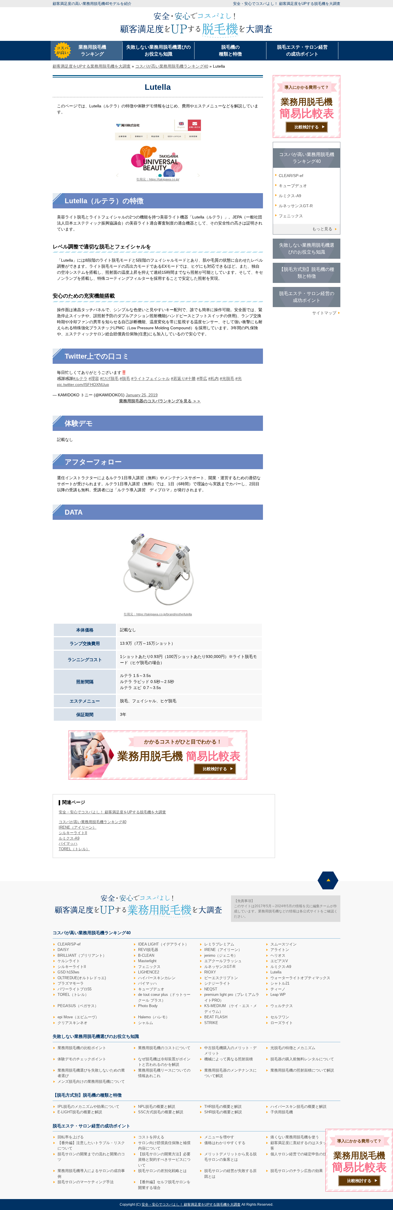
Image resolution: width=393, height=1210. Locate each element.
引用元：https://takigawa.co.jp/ (157, 179)
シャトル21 (279, 983)
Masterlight (147, 961)
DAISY (63, 950)
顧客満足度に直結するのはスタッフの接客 (304, 1146)
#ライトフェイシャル (150, 378)
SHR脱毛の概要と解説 (223, 1112)
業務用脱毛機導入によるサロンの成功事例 (91, 1174)
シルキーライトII (72, 966)
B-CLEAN (146, 955)
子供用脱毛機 (281, 1112)
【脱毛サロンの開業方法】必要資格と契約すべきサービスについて (164, 1159)
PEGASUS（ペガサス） (78, 1006)
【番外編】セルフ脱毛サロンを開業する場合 (164, 1185)
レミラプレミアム (219, 944)
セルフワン (279, 1017)
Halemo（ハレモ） (153, 1017)
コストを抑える (151, 1137)
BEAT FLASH (215, 1017)
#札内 (213, 378)
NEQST (210, 989)
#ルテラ (80, 378)
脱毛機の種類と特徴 (230, 50)
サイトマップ (324, 313)
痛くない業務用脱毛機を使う (294, 1137)
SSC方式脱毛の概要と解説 (160, 1112)
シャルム (145, 1023)
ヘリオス (277, 955)
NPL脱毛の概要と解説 (156, 1106)
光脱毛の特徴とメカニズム (292, 1048)
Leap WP (278, 994)
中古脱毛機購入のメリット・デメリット (230, 1051)
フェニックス (291, 216)
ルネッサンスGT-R (296, 205)
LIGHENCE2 (148, 972)
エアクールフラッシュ (223, 961)
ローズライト (281, 1023)
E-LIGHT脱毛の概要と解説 (80, 1112)
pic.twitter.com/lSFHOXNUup (83, 384)
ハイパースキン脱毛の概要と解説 (298, 1106)
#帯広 (202, 378)
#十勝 (190, 378)
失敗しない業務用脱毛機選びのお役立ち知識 (158, 50)
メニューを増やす (219, 1137)
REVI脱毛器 (148, 950)
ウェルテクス (281, 1006)
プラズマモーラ (71, 983)
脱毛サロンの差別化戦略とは (162, 1171)
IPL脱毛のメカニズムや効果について (88, 1106)
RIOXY (210, 972)
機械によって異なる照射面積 (228, 1059)
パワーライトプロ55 (74, 989)
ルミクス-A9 (290, 195)
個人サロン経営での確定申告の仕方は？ (304, 1154)
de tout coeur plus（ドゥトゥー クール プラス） (164, 997)
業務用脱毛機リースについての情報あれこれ (164, 1073)
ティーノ (277, 989)
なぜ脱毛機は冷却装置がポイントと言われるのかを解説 (164, 1062)
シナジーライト (217, 983)
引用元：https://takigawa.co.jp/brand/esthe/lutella (158, 614)
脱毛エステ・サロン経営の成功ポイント (302, 50)
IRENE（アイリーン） (223, 950)
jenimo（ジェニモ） (221, 955)
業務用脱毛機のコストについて (164, 1048)
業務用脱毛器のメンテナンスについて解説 (230, 1073)
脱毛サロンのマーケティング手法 (86, 1182)
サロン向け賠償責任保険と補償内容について (164, 1146)
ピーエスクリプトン (221, 978)
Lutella (275, 972)
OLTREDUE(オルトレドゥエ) (82, 978)
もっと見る (322, 229)
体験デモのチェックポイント (82, 1059)
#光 (238, 378)
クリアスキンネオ (72, 1023)
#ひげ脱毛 (109, 378)
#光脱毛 (227, 378)
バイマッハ (147, 983)
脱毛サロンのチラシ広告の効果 (296, 1171)
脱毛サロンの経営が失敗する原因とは (230, 1174)
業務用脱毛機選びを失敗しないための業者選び (91, 1073)
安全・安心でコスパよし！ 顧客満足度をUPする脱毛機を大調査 (286, 3)
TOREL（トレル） (73, 994)
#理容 (94, 378)
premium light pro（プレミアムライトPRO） (231, 997)
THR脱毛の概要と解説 (223, 1106)
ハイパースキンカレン (156, 978)
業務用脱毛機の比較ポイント (82, 1048)
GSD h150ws (68, 972)
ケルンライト (69, 961)
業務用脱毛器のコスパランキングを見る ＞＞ (160, 401)
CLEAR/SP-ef (291, 175)
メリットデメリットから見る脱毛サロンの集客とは (230, 1157)
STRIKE (211, 1023)
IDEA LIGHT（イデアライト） (163, 944)
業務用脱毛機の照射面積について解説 (302, 1070)
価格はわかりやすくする (224, 1143)
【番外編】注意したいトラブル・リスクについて (91, 1146)
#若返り (178, 378)
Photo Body (148, 1006)
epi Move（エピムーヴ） (78, 1017)
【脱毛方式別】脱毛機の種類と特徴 (306, 273)
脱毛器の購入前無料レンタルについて (302, 1059)
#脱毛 (125, 378)
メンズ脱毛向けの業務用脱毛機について (91, 1081)
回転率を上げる (71, 1137)
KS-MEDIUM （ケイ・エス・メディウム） (230, 1009)
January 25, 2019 (142, 395)
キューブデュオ (293, 185)
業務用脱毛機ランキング (92, 50)
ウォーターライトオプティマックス (300, 978)
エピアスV (279, 961)
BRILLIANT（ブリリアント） (82, 955)
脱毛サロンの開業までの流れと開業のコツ (91, 1157)
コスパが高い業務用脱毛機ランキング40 (92, 822)
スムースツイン (283, 944)
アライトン (279, 950)
